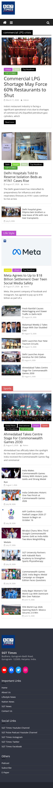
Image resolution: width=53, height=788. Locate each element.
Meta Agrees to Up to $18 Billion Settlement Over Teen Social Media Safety (25, 279)
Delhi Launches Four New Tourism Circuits (34, 342)
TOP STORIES (10, 73)
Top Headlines (28, 69)
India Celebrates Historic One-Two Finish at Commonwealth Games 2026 (34, 497)
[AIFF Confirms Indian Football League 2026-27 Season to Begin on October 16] (11, 510)
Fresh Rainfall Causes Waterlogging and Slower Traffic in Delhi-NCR (34, 311)
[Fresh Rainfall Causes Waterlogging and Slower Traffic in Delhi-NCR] (11, 307)
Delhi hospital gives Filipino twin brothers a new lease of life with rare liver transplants (35, 213)
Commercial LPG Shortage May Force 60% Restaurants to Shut (25, 86)
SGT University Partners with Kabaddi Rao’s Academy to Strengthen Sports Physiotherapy (33, 557)
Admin (26, 100)
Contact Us (7, 711)
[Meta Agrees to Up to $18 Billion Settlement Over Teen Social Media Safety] (26, 239)
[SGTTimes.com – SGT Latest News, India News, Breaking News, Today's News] (5, 23)
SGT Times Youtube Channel (16, 727)
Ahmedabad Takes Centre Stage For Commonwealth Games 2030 (35, 370)
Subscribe (6, 767)
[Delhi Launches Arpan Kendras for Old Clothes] (11, 353)
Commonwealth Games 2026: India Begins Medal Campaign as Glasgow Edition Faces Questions (34, 576)
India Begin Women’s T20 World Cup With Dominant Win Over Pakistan (35, 593)
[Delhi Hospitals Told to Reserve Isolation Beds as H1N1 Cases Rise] (26, 133)
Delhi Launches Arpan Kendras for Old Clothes (34, 356)
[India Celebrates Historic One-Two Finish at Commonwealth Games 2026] (11, 491)
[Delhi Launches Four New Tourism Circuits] (11, 339)
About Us (6, 692)
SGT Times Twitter (10, 741)
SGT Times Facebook (12, 746)
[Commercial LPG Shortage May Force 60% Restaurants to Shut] (26, 39)
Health (16, 164)
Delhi (7, 164)
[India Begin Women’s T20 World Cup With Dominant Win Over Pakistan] (11, 589)
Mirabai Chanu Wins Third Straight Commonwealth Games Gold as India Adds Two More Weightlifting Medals (26, 536)
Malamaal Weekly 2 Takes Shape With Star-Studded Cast (34, 327)
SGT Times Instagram (12, 737)
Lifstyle (8, 69)
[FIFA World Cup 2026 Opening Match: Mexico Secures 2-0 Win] (11, 605)
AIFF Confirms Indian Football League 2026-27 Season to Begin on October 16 (34, 515)
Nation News (8, 701)
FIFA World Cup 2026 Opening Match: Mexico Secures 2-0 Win (34, 610)
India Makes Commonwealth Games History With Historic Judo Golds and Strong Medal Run (25, 476)
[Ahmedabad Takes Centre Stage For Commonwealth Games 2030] (11, 366)
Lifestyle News (9, 697)
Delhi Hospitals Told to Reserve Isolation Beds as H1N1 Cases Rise (23, 177)
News (17, 69)
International (24, 425)
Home (4, 687)
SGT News (6, 706)
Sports (45, 425)
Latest (7, 270)
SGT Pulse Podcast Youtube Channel (19, 732)
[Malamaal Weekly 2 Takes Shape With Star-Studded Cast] (11, 323)
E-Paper (5, 772)
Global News (10, 425)
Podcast (5, 763)
